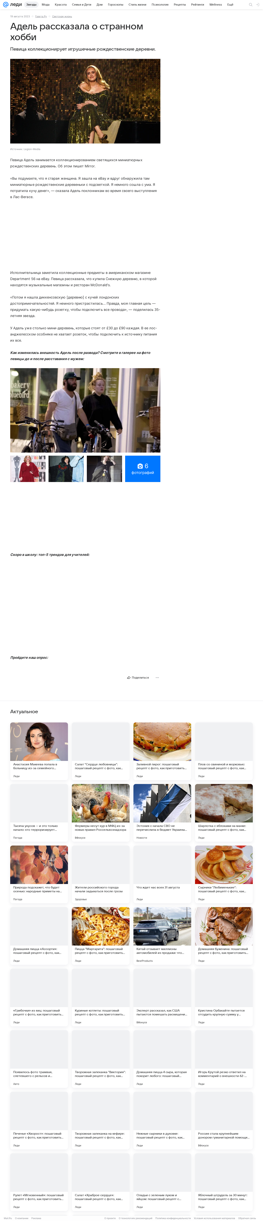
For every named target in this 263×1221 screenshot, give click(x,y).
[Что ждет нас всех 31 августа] (162, 874)
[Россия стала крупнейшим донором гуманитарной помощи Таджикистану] (224, 1120)
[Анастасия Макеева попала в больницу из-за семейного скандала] (39, 751)
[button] (85, 101)
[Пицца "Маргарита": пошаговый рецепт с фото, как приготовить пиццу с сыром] (101, 936)
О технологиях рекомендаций (135, 1218)
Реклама (36, 1218)
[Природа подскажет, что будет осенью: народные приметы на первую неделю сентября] (39, 874)
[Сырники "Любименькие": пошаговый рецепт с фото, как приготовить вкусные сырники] (224, 874)
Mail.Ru (8, 1218)
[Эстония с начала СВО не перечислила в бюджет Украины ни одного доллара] (162, 813)
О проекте (110, 1218)
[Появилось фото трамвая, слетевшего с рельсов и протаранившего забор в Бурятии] (39, 1059)
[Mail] (5, 4)
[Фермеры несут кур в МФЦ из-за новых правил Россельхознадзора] (101, 813)
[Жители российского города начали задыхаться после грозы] (101, 874)
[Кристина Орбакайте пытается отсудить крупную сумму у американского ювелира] (224, 997)
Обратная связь (247, 1218)
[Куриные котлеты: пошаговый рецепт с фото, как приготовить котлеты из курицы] (101, 997)
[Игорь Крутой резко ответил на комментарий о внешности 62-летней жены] (224, 1059)
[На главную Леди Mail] (15, 4)
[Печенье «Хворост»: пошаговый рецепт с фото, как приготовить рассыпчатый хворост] (39, 1120)
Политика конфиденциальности (173, 1218)
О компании (21, 1218)
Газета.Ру (41, 16)
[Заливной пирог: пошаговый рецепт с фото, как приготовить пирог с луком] (162, 751)
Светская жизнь (62, 16)
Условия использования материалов (214, 1218)
